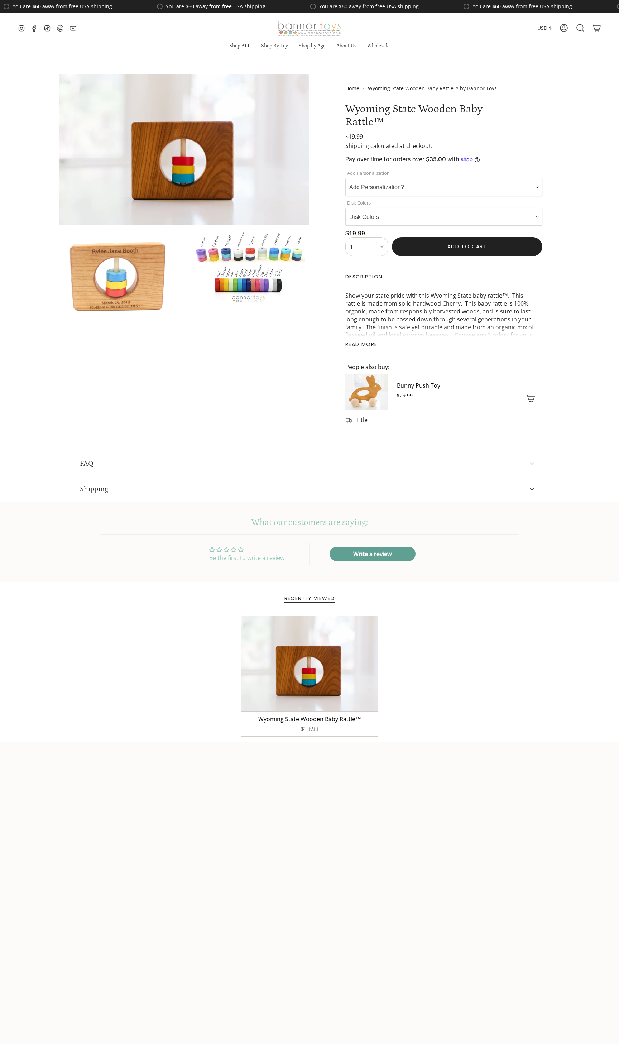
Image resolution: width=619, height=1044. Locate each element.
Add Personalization (368, 173)
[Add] (531, 398)
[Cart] (597, 28)
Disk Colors (359, 203)
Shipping (357, 146)
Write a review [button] (372, 554)
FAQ (86, 464)
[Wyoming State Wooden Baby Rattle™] (309, 664)
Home (352, 88)
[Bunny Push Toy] (366, 392)
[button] (274, 46)
